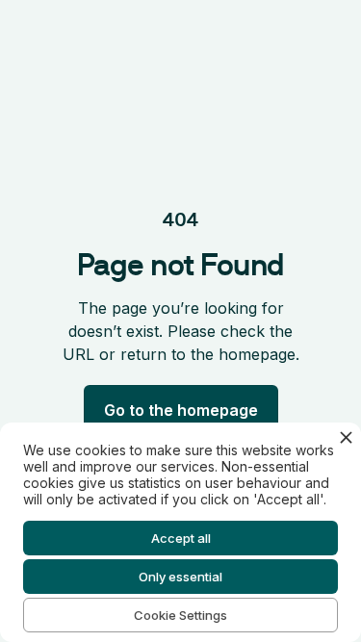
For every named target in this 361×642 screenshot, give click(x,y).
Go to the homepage (181, 410)
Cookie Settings (180, 615)
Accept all (181, 538)
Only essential (180, 576)
